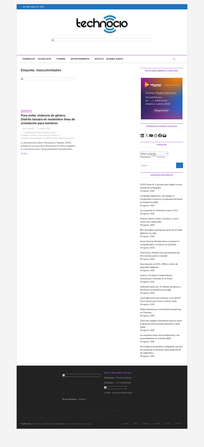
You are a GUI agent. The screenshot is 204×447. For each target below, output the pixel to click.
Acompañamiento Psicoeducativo (36, 133)
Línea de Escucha (45, 135)
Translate (161, 156)
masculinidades (36, 138)
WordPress (60, 423)
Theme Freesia (49, 423)
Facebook (157, 423)
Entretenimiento (80, 59)
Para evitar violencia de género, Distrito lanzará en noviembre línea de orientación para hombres (48, 119)
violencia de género (66, 138)
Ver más (28, 153)
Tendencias (28, 59)
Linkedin (126, 423)
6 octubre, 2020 (43, 128)
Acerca (107, 372)
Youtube (167, 423)
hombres (33, 135)
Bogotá (99, 59)
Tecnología (44, 59)
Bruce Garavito (28, 128)
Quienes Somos (114, 59)
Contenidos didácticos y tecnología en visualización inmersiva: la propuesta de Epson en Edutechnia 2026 (161, 199)
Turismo (60, 59)
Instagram (145, 423)
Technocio (26, 423)
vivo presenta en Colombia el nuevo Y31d (159, 210)
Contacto (127, 372)
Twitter (135, 423)
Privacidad (117, 372)
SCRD (55, 138)
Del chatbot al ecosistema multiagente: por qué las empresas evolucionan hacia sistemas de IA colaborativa (161, 349)
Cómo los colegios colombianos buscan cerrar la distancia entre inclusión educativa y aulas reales (161, 323)
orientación (47, 138)
